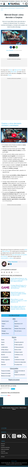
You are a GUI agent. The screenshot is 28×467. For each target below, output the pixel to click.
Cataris (2, 342)
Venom (25, 1)
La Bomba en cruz (18, 354)
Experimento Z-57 (18, 323)
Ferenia (3, 362)
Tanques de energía (5, 373)
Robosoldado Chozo (6, 328)
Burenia (3, 354)
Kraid (3, 326)
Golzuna (16, 326)
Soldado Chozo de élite (19, 328)
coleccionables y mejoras (7, 258)
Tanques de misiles (5, 370)
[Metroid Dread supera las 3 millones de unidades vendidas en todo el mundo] (5, 294)
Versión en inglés (14, 461)
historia (10, 70)
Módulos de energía (5, 375)
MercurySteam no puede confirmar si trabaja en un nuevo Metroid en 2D (19, 300)
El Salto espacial (18, 344)
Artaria (9, 75)
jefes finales (14, 71)
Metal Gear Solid (5, 1)
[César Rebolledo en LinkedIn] (11, 264)
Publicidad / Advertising (5, 447)
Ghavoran (3, 364)
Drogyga (4, 331)
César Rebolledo (9, 50)
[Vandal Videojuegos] (14, 3)
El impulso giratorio (19, 342)
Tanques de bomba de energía (19, 371)
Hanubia (16, 357)
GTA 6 (22, 1)
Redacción (3, 443)
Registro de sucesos (14, 379)
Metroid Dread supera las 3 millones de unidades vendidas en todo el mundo (18, 293)
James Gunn (17, 1)
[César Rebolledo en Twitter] (9, 264)
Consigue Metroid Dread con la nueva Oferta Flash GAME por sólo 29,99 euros (18, 287)
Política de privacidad (5, 449)
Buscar (13, 388)
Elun (15, 339)
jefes (26, 249)
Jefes (14, 319)
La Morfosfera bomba (6, 352)
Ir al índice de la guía (14, 55)
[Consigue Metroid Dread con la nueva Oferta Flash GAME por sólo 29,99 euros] (5, 287)
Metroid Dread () (6, 395)
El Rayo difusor (4, 349)
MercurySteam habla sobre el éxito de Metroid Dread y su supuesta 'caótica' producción (18, 307)
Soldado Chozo (5, 333)
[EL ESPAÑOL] (26, 3)
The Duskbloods (12, 1)
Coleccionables (14, 368)
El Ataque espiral (18, 352)
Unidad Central (5, 321)
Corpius (3, 323)
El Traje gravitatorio (19, 347)
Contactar (3, 445)
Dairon (2, 344)
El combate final (18, 364)
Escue (15, 321)
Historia (14, 337)
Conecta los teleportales (20, 362)
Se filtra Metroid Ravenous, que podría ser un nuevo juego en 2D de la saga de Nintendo (19, 280)
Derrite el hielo (17, 349)
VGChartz (3, 456)
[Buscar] (23, 3)
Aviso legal (3, 451)
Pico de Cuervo (18, 331)
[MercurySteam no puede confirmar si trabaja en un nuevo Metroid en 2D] (5, 301)
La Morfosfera (4, 347)
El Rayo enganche (5, 359)
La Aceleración (4, 357)
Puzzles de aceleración (19, 374)
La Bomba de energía (19, 359)
